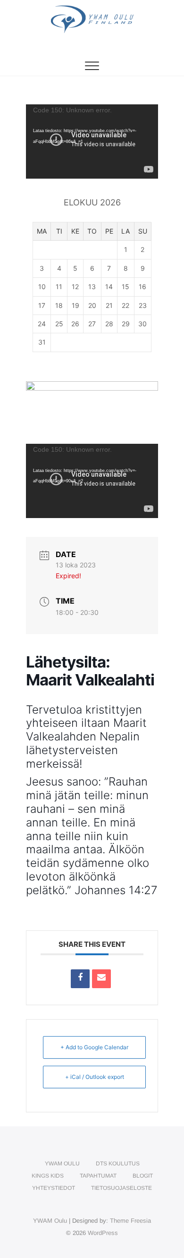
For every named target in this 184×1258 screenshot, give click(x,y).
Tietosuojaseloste (121, 1188)
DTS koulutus (118, 1163)
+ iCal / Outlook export (94, 1076)
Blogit (143, 1175)
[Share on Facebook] (80, 978)
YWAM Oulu (62, 1163)
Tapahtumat (98, 1175)
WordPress (103, 1232)
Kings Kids (48, 1175)
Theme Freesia (130, 1220)
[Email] (101, 978)
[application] (92, 141)
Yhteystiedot (53, 1188)
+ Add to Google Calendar (94, 1047)
